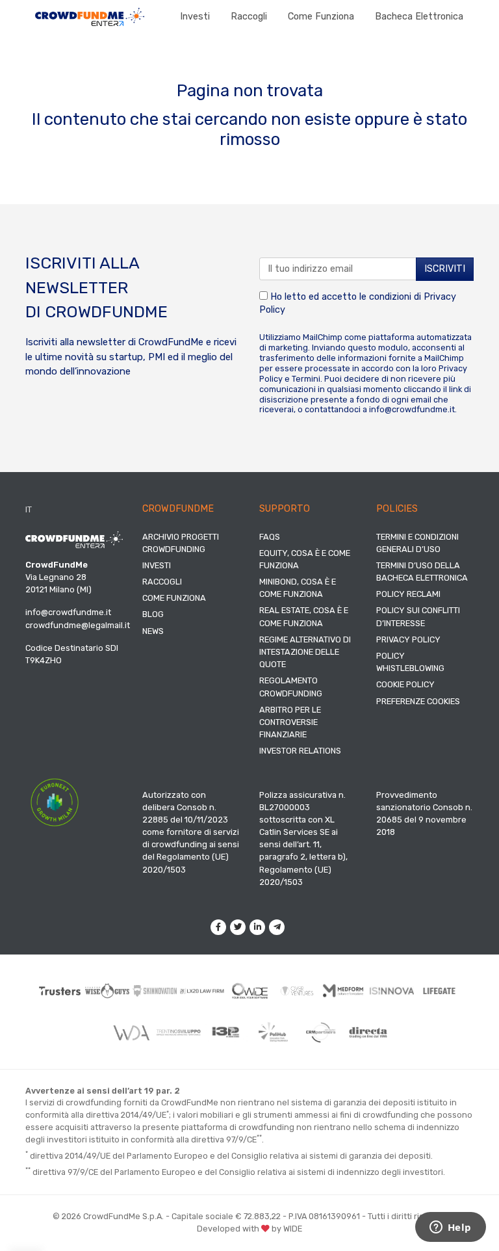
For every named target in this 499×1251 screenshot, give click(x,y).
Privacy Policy (408, 639)
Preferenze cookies (418, 701)
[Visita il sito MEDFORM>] (344, 991)
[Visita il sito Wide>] (249, 991)
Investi (195, 16)
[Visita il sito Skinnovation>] (155, 991)
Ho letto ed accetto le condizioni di (357, 303)
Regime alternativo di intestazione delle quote (305, 652)
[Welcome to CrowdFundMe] (89, 16)
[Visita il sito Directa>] (368, 1032)
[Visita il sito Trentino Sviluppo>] (178, 1032)
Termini (306, 379)
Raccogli (249, 16)
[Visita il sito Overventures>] (297, 991)
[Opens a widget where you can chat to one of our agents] (450, 1228)
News (153, 631)
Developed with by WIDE (249, 1228)
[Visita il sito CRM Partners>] (320, 1032)
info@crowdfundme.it (412, 409)
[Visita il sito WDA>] (131, 1032)
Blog (153, 614)
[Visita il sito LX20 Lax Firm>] (202, 991)
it (28, 509)
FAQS (269, 537)
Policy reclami (408, 594)
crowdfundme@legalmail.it (77, 625)
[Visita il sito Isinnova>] (392, 991)
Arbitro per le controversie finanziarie (290, 722)
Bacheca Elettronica (419, 16)
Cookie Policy (405, 684)
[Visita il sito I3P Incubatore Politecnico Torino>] (225, 1032)
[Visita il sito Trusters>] (60, 991)
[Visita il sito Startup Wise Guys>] (107, 990)
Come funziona (321, 16)
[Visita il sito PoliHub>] (273, 1032)
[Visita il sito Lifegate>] (439, 991)
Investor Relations (300, 751)
